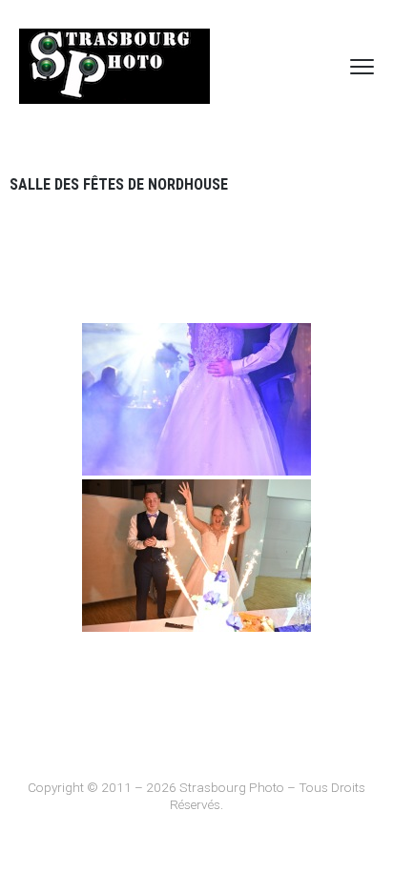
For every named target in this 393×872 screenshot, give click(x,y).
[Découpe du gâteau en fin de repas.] (196, 555)
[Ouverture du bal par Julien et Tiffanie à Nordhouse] (196, 399)
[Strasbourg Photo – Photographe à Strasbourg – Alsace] (114, 66)
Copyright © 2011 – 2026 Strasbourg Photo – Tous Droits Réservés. (196, 796)
